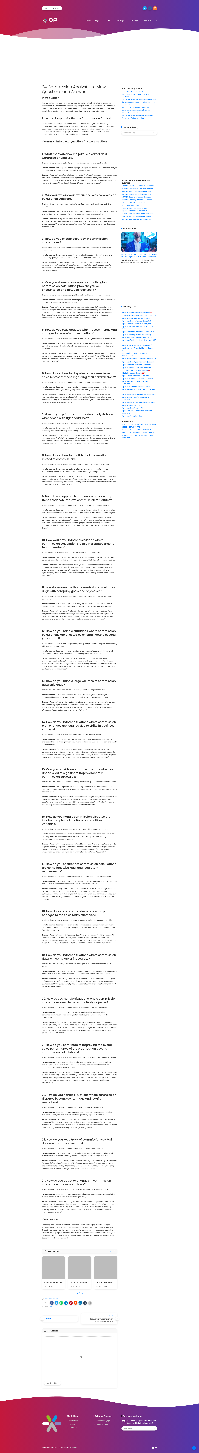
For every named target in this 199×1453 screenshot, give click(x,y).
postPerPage (102, 1424)
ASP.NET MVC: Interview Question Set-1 (137, 219)
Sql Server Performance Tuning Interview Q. (138, 390)
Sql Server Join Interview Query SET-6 (137, 337)
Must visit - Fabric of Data (132, 91)
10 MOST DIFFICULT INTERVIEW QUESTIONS (139, 424)
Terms (72, 1424)
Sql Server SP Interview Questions (135, 376)
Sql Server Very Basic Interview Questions (138, 402)
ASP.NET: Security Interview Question (136, 197)
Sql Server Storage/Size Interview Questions (135, 398)
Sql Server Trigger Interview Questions (137, 378)
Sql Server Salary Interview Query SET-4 (138, 332)
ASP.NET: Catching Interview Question (137, 200)
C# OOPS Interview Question (133, 202)
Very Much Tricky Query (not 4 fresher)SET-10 (134, 354)
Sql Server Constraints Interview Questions (139, 394)
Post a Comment (51, 1299)
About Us (147, 21)
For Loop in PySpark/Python (133, 118)
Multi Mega (134, 21)
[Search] (156, 21)
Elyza (58, 1448)
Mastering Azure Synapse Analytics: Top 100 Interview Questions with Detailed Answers (139, 255)
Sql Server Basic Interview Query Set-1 (137, 321)
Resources (73, 1421)
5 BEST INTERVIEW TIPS (131, 427)
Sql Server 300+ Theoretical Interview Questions (137, 412)
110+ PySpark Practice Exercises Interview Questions (138, 103)
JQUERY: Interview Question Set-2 (135, 211)
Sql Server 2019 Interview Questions (136, 312)
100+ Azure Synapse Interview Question (137, 115)
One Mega (120, 21)
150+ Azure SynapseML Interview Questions (139, 99)
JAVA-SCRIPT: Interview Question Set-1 (137, 213)
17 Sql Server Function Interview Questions (139, 315)
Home (88, 21)
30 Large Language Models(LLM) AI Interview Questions (136, 111)
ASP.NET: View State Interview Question (137, 188)
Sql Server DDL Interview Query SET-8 (137, 345)
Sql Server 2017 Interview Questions (136, 318)
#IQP (51, 1307)
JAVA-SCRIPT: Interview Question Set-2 (138, 216)
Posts (108, 21)
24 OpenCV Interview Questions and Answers (114, 1282)
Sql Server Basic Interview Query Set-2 (137, 324)
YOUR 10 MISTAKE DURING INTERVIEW (136, 430)
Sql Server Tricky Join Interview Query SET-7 (139, 341)
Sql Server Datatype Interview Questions (138, 362)
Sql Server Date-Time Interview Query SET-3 (137, 327)
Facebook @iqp (103, 1421)
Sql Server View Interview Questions (136, 365)
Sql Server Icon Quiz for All (132, 408)
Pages (97, 21)
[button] (52, 1303)
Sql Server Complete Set (132, 416)
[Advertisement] (99, 59)
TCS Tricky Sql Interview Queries (135, 370)
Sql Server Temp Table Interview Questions (135, 382)
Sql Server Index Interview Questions (136, 367)
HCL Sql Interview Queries (132, 373)
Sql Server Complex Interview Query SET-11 (139, 358)
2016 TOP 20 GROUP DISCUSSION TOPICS (138, 432)
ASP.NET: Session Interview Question (136, 191)
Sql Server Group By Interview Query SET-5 (139, 334)
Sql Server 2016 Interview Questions (136, 386)
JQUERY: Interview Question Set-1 (135, 208)
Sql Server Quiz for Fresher (132, 405)
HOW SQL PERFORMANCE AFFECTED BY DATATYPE (137, 436)
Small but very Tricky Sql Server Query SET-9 (137, 349)
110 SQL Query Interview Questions (135, 107)
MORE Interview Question (132, 205)
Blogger (73, 1448)
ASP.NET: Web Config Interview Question (138, 186)
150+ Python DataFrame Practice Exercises (135, 95)
